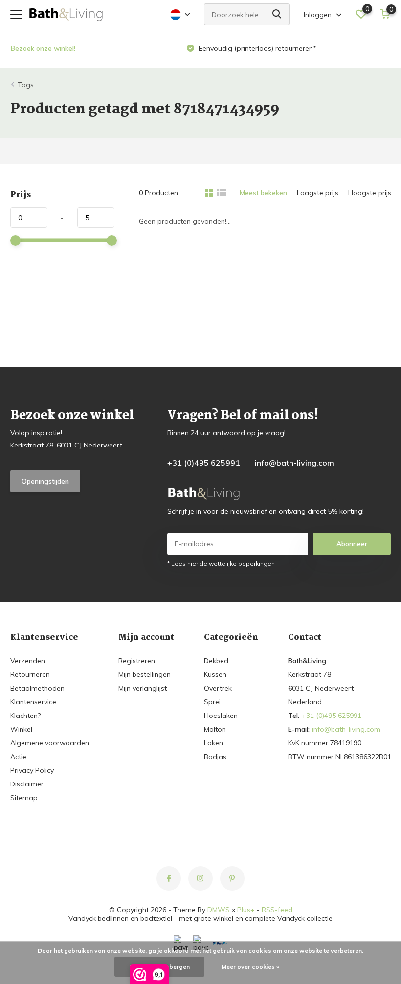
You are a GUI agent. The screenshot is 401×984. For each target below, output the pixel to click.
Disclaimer (27, 784)
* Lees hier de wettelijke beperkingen (221, 563)
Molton (215, 729)
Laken (213, 742)
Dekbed (216, 660)
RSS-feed (277, 909)
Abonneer (351, 543)
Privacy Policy (32, 770)
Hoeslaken (221, 715)
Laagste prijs (317, 192)
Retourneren (30, 674)
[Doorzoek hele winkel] (277, 14)
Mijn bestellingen (144, 674)
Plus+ (246, 909)
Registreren (136, 660)
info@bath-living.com (294, 463)
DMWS (218, 909)
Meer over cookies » (250, 966)
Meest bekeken (263, 192)
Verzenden (27, 660)
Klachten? (25, 715)
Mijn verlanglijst (142, 688)
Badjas (215, 756)
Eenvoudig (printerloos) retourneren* (256, 48)
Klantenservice (33, 701)
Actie (18, 756)
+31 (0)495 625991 (203, 463)
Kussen (215, 674)
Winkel (21, 729)
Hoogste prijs (369, 192)
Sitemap (24, 797)
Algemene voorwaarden (49, 742)
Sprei (212, 701)
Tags (26, 84)
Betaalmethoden (37, 688)
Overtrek (218, 688)
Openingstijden (45, 481)
